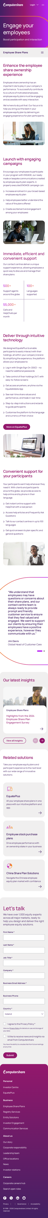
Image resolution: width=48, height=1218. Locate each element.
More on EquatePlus (16, 426)
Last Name (8, 945)
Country (7, 1008)
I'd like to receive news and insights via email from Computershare (25, 1038)
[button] (44, 651)
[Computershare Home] (14, 1072)
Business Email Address (15, 983)
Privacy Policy (15, 1028)
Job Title (8, 957)
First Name (9, 932)
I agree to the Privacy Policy (21, 1023)
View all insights (14, 740)
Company (8, 970)
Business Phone (10, 995)
